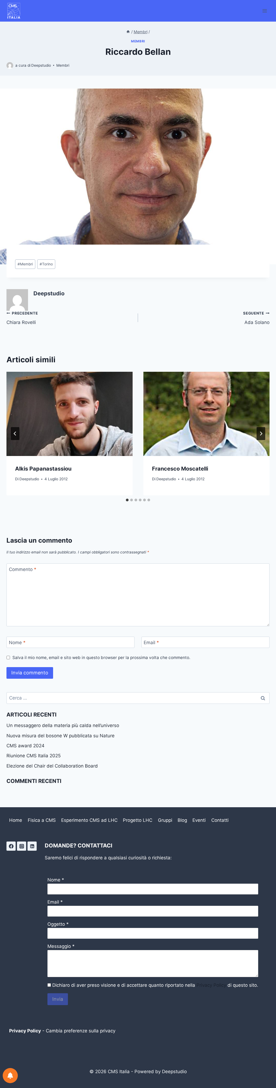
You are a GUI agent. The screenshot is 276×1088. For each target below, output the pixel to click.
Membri (138, 41)
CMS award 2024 (25, 745)
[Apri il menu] (265, 10)
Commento (22, 569)
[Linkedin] (32, 846)
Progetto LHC (137, 820)
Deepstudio (41, 65)
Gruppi (165, 820)
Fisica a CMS (42, 820)
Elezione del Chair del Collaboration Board (52, 766)
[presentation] (69, 414)
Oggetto (56, 924)
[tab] (127, 500)
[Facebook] (11, 846)
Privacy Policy (211, 985)
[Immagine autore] (9, 65)
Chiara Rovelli (22, 318)
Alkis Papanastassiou (43, 468)
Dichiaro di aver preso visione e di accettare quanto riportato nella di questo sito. (155, 985)
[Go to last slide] (15, 433)
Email (151, 642)
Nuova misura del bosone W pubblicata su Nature (60, 735)
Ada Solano (256, 318)
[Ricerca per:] (138, 698)
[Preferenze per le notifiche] (10, 1075)
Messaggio (59, 946)
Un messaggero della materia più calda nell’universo (62, 725)
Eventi (199, 820)
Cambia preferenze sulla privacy (80, 1030)
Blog (182, 820)
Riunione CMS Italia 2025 (33, 755)
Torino (46, 264)
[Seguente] (261, 433)
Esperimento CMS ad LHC (89, 820)
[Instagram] (21, 846)
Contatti (220, 820)
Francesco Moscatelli (180, 468)
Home (15, 820)
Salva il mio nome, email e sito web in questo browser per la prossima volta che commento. (101, 657)
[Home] (128, 31)
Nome (17, 642)
